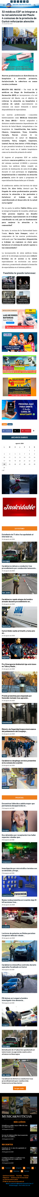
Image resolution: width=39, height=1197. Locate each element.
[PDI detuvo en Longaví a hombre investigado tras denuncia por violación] (19, 1015)
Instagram (18, 1168)
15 (29, 457)
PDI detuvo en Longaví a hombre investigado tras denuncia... (15, 999)
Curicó (4, 992)
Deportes (5, 658)
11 (9, 457)
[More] (34, 431)
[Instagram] (15, 1)
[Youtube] (27, 1)
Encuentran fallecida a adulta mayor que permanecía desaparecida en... (18, 804)
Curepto (5, 830)
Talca (4, 756)
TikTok (28, 1168)
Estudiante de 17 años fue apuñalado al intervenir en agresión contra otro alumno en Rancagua (18, 1052)
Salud (10, 424)
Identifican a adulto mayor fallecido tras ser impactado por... (14, 1126)
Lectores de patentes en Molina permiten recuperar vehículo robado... (18, 934)
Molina (5, 960)
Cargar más (19, 1088)
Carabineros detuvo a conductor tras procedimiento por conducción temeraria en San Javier (17, 1080)
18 (9, 461)
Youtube (26, 1171)
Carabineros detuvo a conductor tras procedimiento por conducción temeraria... (19, 567)
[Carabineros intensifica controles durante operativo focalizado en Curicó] (19, 982)
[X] (21, 1)
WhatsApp (16, 1171)
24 (4, 464)
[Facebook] (11, 1)
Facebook (8, 1168)
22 (29, 461)
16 (34, 457)
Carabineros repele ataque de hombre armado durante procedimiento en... (17, 600)
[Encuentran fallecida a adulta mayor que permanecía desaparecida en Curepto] (19, 821)
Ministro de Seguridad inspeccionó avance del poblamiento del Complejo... (19, 730)
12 (15, 457)
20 (19, 461)
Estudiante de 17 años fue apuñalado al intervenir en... (14, 1148)
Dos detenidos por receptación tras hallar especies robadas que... (19, 836)
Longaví (5, 1025)
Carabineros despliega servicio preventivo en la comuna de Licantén (19, 762)
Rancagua (6, 1046)
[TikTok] (18, 1)
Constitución (7, 895)
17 (4, 461)
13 (19, 457)
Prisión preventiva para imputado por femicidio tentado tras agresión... (17, 697)
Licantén (5, 927)
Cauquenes (6, 862)
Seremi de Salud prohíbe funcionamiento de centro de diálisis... (15, 1136)
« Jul (3, 470)
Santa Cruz (6, 626)
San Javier (6, 1075)
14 (24, 457)
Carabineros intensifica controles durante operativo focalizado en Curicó (19, 966)
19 (15, 461)
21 (24, 461)
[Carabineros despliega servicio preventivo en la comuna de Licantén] (19, 778)
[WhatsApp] (24, 1)
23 (34, 461)
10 (4, 457)
